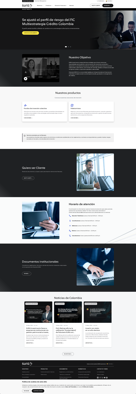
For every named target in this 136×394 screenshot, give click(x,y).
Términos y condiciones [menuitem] (65, 374)
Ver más (26, 273)
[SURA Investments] (27, 5)
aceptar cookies (38, 390)
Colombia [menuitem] (109, 1)
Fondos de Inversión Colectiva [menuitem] (47, 371)
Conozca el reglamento (30, 32)
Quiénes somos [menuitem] (25, 371)
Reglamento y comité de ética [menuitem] (66, 371)
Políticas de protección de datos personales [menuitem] (65, 378)
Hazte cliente (28, 178)
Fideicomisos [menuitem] (44, 374)
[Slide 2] (70, 46)
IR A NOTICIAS (68, 354)
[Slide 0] (66, 46)
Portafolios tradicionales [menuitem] (83, 374)
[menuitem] (40, 5)
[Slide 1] (68, 46)
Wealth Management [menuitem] (28, 0)
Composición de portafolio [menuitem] (84, 371)
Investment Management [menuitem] (40, 0)
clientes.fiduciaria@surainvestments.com (83, 212)
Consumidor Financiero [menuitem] (83, 377)
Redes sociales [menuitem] (100, 374)
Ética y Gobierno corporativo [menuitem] (28, 374)
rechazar (26, 390)
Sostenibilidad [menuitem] (25, 377)
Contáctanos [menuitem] (100, 1)
